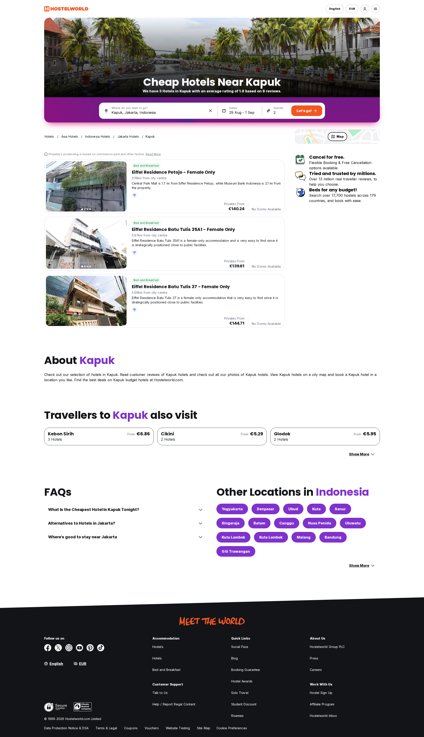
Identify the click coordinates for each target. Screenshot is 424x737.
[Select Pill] (364, 8)
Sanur (340, 509)
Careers (316, 670)
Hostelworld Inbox (323, 716)
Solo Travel (239, 693)
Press (314, 658)
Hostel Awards (241, 681)
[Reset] (210, 110)
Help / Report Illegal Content (173, 704)
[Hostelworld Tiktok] (100, 647)
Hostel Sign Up (321, 693)
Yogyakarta (232, 509)
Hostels (157, 647)
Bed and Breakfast (146, 165)
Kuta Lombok (233, 537)
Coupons (131, 728)
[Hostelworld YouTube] (79, 647)
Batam (259, 523)
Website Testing (178, 728)
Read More (153, 154)
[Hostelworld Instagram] (68, 647)
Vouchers (152, 728)
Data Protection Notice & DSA (66, 728)
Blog (234, 658)
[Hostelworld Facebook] (47, 647)
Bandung (333, 537)
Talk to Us (160, 693)
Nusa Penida (319, 523)
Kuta (316, 509)
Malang (303, 537)
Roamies (237, 716)
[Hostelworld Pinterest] (90, 647)
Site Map (203, 728)
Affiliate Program (322, 704)
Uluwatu (353, 523)
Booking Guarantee (245, 670)
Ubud (293, 509)
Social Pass (239, 647)
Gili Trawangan (236, 551)
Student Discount (244, 704)
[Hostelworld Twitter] (58, 647)
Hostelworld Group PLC (327, 647)
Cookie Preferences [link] (231, 728)
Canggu (286, 523)
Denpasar (265, 509)
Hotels (157, 658)
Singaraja (230, 523)
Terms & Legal (106, 728)
